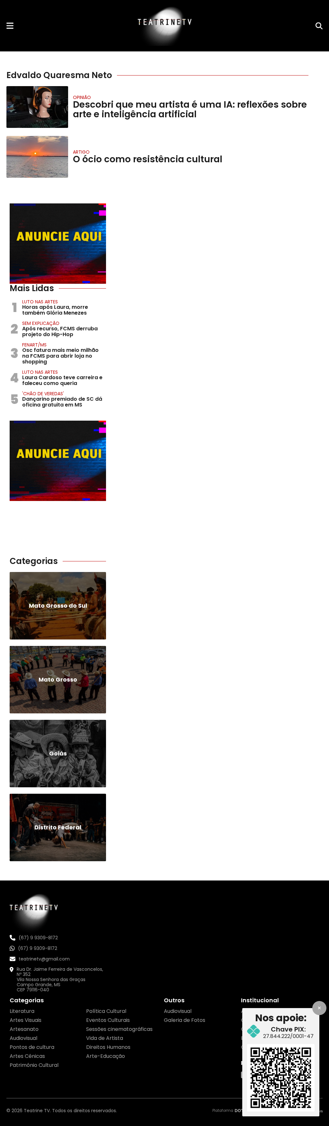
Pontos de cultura (32, 1047)
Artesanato (24, 1029)
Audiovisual (23, 1038)
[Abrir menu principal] (9, 26)
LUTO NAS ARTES (40, 301)
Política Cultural (106, 1011)
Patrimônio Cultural (34, 1065)
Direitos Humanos (108, 1047)
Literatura (22, 1011)
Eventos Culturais (108, 1020)
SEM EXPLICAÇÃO (40, 323)
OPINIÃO (82, 97)
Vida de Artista (104, 1038)
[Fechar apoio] (319, 1008)
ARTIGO (81, 152)
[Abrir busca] (319, 25)
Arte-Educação (105, 1056)
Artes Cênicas (27, 1056)
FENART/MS (34, 344)
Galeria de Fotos (184, 1020)
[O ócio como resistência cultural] (37, 157)
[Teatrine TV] (164, 25)
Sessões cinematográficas (119, 1029)
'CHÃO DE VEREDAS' (43, 393)
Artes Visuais (25, 1020)
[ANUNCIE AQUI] (58, 243)
